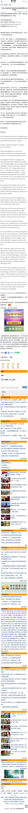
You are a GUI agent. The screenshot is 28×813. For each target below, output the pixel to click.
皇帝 (21, 647)
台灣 (15, 632)
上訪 (13, 636)
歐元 (15, 630)
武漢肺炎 (10, 611)
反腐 (10, 625)
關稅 (10, 621)
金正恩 (25, 619)
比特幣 (12, 630)
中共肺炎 (3, 611)
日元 (18, 630)
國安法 (20, 613)
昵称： (3, 375)
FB (8, 628)
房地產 (24, 630)
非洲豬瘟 (11, 634)
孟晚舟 (6, 621)
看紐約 (25, 797)
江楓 (10, 766)
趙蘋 (21, 764)
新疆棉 (19, 615)
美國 (19, 621)
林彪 (13, 647)
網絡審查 (20, 636)
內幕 (19, 623)
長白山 (18, 638)
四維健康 (17, 766)
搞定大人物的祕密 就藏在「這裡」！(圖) (11, 575)
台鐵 (16, 613)
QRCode (12, 352)
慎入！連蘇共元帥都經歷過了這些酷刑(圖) (12, 578)
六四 (24, 617)
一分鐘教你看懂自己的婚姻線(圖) (9, 707)
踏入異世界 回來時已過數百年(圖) (9, 451)
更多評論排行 (24, 419)
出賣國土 (9, 615)
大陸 (15, 634)
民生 (2, 645)
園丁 (15, 764)
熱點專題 (4, 460)
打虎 (13, 625)
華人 (6, 642)
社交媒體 (4, 628)
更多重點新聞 (23, 528)
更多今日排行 (23, 580)
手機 (15, 649)
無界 (22, 799)
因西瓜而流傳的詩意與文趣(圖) (9, 443)
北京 (22, 632)
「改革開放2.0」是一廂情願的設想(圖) (11, 537)
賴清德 (18, 611)
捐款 (4, 793)
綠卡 (25, 642)
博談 (10, 782)
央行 (19, 628)
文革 (5, 651)
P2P (17, 634)
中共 (19, 619)
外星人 (24, 649)
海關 (12, 642)
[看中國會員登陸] (14, 329)
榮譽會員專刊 (6, 442)
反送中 (25, 623)
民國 (15, 645)
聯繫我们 (9, 793)
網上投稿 (16, 793)
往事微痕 (7, 617)
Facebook (22, 793)
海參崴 (12, 632)
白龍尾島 (22, 638)
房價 (5, 634)
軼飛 (24, 762)
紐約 (12, 801)
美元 (2, 630)
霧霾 (20, 634)
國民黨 (13, 613)
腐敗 (7, 625)
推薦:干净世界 (4, 797)
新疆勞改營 (10, 640)
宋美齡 (5, 647)
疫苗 (5, 619)
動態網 (19, 799)
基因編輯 (23, 634)
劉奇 (15, 647)
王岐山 (2, 621)
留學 (9, 642)
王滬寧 (4, 623)
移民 (3, 642)
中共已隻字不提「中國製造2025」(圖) (11, 532)
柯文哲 (8, 619)
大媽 (2, 634)
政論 (7, 782)
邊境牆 (13, 621)
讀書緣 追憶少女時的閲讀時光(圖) (9, 456)
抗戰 (20, 645)
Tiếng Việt (16, 803)
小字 (26, 11)
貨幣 (5, 630)
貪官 (2, 625)
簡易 (11, 762)
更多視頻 (24, 758)
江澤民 (8, 623)
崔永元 (12, 623)
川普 (15, 611)
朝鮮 (10, 628)
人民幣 (8, 630)
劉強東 (25, 632)
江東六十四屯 (6, 638)
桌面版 (3, 791)
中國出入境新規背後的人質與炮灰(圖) (11, 542)
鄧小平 (9, 647)
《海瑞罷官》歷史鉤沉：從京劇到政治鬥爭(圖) (13, 453)
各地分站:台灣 (7, 801)
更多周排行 (24, 606)
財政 (3, 632)
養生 (7, 651)
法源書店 (17, 797)
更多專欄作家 (23, 768)
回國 (20, 642)
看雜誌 (21, 797)
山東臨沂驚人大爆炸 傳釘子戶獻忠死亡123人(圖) (13, 411)
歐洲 (20, 801)
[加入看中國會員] (14, 325)
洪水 (25, 615)
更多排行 (24, 709)
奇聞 (21, 649)
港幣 (20, 630)
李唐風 (12, 764)
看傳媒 (6, 799)
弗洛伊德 (12, 619)
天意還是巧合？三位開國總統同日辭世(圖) (12, 446)
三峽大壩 (15, 615)
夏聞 (3, 764)
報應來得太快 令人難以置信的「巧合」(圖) (12, 692)
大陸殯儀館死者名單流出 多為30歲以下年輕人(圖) (14, 549)
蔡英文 (19, 632)
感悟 (13, 649)
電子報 (8, 791)
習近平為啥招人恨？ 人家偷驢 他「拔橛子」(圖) (12, 400)
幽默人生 (6, 649)
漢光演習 (9, 613)
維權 (6, 636)
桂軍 (17, 645)
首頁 (1, 4)
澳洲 (12, 645)
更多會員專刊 (23, 458)
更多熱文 (24, 665)
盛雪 (18, 764)
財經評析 (20, 782)
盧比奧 (22, 611)
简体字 (7, 803)
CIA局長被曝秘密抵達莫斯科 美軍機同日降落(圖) (13, 566)
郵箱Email (3, 786)
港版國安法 (20, 617)
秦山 (23, 764)
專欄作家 (4, 760)
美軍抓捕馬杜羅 (5, 467)
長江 (22, 615)
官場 (15, 625)
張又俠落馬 (4, 465)
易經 (2, 649)
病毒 (25, 611)
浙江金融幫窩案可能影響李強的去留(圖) (11, 535)
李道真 (18, 762)
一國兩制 (23, 625)
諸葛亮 (24, 647)
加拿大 (13, 628)
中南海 (16, 623)
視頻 (3, 712)
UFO (16, 619)
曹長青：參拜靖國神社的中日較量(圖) (11, 540)
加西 (23, 801)
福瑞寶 (10, 799)
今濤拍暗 (7, 762)
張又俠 (5, 615)
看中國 (19, 625)
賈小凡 (14, 762)
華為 (22, 619)
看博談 (6, 4)
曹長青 (22, 766)
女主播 (20, 640)
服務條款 (20, 791)
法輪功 (16, 636)
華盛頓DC (16, 801)
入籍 (22, 642)
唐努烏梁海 (13, 638)
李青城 (4, 766)
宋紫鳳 (2, 762)
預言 (18, 649)
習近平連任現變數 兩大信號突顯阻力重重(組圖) (13, 448)
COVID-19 (3, 613)
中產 (9, 632)
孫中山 (23, 645)
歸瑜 (21, 762)
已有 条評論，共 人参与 (8, 379)
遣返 (14, 642)
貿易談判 (23, 621)
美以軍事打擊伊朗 (5, 462)
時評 (2, 782)
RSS (15, 795)
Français (12, 803)
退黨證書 (14, 799)
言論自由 (15, 640)
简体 (23, 1)
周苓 (6, 764)
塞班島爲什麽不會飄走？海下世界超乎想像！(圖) (13, 573)
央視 (23, 640)
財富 (6, 632)
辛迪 (25, 766)
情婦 (5, 625)
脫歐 (17, 628)
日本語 (21, 803)
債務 (22, 628)
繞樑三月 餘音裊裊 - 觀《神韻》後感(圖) (10, 428)
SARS (5, 640)
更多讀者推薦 (24, 438)
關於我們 (13, 791)
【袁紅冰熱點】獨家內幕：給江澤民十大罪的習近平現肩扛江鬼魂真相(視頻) (19, 747)
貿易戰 (23, 613)
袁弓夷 (2, 617)
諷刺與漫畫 (15, 782)
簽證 (17, 642)
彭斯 (16, 621)
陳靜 (9, 764)
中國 (1, 20)
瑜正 (7, 766)
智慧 (10, 649)
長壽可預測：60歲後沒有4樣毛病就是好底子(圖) (13, 695)
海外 (5, 645)
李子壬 (13, 766)
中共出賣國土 (13, 617)
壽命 (2, 651)
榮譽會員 (21, 338)
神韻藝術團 (11, 797)
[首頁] (13, 2)
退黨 (2, 619)
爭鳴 (10, 4)
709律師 (9, 636)
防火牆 (2, 636)
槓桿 (25, 628)
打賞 (20, 11)
